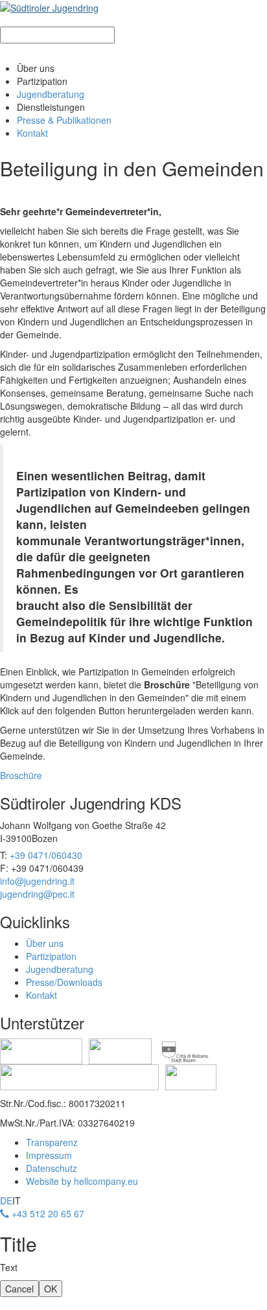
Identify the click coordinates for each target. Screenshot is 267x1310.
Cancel (19, 1288)
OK (50, 1288)
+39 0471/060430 (46, 854)
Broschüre (21, 775)
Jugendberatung (50, 94)
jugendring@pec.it (37, 893)
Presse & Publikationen (64, 119)
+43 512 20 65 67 (46, 1213)
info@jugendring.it (37, 880)
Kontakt (32, 132)
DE (6, 1200)
